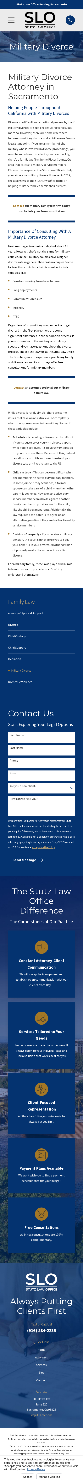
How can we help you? (24, 799)
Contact (41, 1380)
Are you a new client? (23, 786)
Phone (14, 760)
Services (41, 1365)
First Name (17, 735)
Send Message (24, 860)
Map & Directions (41, 1415)
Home (41, 1349)
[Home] (40, 20)
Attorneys (41, 1357)
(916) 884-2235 (41, 1330)
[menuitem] (41, 613)
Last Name (17, 748)
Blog (41, 1372)
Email (13, 773)
